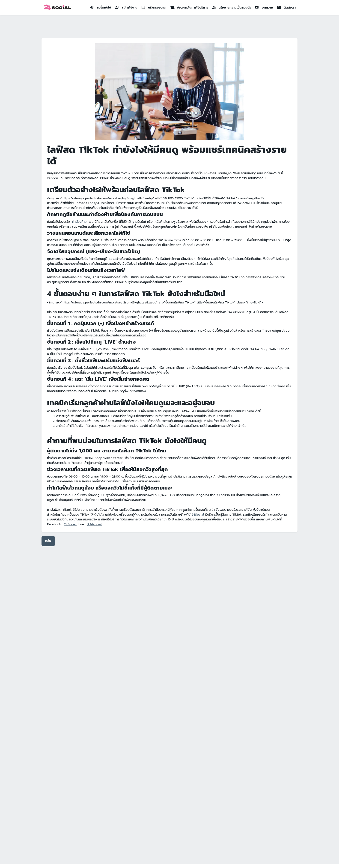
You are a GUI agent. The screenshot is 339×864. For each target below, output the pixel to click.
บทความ (267, 7)
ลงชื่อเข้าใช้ (104, 7)
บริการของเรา (157, 7)
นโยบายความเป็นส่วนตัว (235, 7)
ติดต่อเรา (290, 7)
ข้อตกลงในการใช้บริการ (192, 7)
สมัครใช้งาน (129, 7)
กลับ (48, 540)
